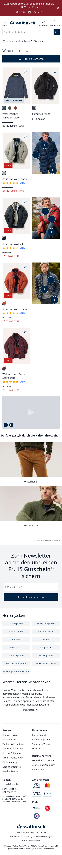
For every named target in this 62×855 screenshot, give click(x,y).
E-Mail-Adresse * (13, 587)
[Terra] (4, 303)
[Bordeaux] (4, 368)
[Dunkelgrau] (4, 238)
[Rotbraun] (15, 108)
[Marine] (4, 108)
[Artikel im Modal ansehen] (44, 145)
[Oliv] (9, 108)
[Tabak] (34, 108)
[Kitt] (4, 173)
